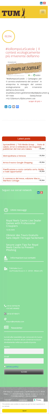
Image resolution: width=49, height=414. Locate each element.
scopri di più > (35, 101)
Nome (7, 346)
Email (6, 356)
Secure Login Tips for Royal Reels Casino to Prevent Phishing (22, 247)
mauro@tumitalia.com (15, 321)
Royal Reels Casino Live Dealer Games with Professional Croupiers (23, 223)
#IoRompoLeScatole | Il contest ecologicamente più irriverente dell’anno (23, 52)
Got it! (24, 411)
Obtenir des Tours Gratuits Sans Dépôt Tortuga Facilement (25, 236)
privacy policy (12, 366)
